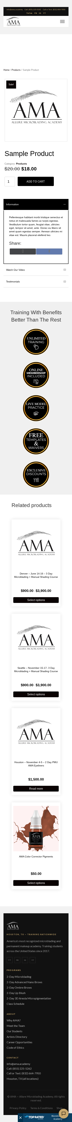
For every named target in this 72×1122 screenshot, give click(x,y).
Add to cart (36, 181)
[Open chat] (64, 1114)
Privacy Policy (18, 1108)
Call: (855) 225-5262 (32, 9)
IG (40, 13)
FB (35, 13)
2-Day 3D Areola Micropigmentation (29, 998)
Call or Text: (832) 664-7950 (54, 9)
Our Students (14, 1031)
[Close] (20, 1117)
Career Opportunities (19, 1042)
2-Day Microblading (19, 976)
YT (44, 13)
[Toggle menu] (62, 21)
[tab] (36, 204)
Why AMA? (14, 1020)
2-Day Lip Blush (16, 992)
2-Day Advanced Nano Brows (24, 982)
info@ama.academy (15, 9)
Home (6, 70)
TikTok (29, 13)
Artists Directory (17, 1036)
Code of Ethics (15, 1047)
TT (9, 960)
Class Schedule (15, 1003)
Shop (59, 1108)
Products (16, 70)
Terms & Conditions (41, 1108)
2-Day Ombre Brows (19, 987)
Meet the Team (16, 1025)
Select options (36, 600)
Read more (36, 788)
